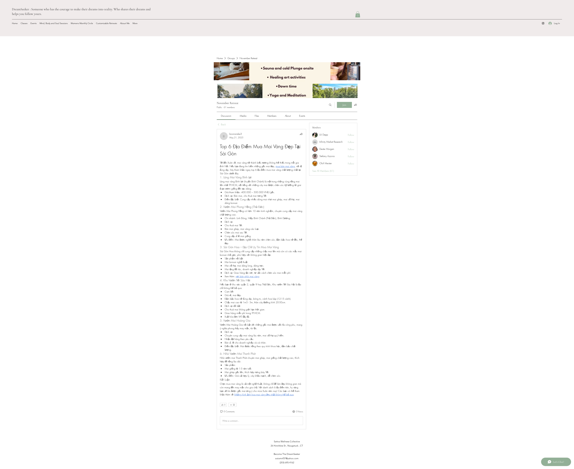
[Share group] (355, 105)
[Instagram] (543, 23)
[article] (261, 279)
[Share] (301, 134)
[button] (357, 14)
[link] (226, 115)
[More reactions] (232, 405)
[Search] (330, 105)
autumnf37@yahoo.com (287, 458)
